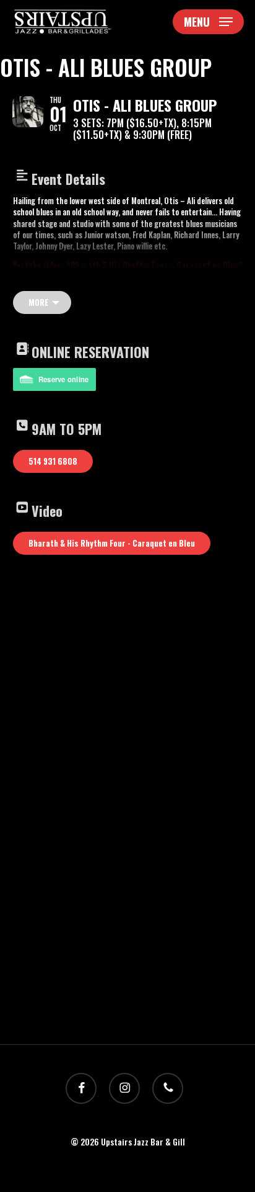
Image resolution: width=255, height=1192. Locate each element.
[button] (208, 22)
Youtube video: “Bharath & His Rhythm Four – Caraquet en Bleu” (128, 265)
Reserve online (63, 379)
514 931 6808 (52, 461)
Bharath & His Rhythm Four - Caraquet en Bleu (111, 543)
